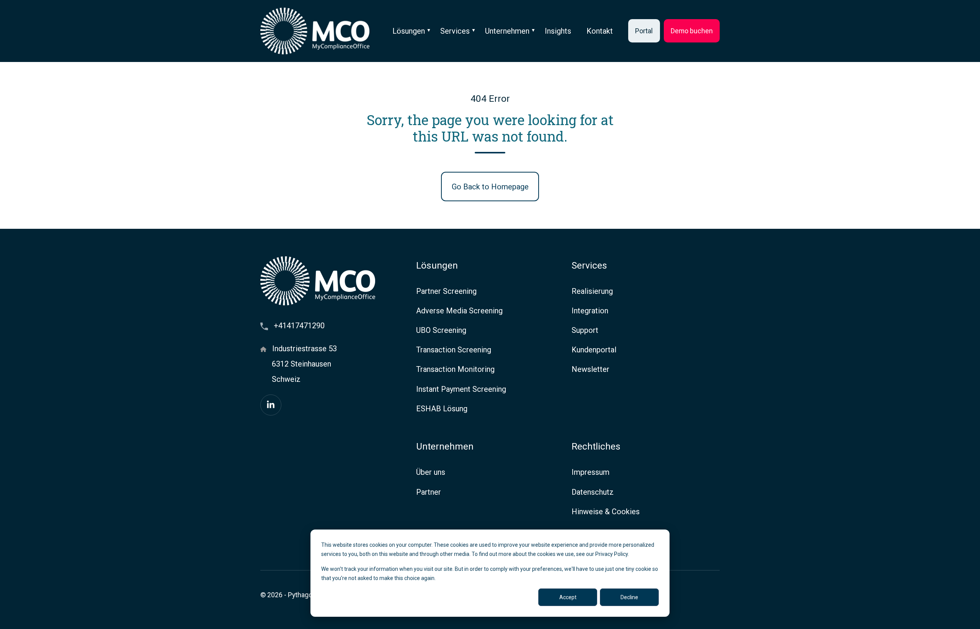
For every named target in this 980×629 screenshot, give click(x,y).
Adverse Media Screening (459, 310)
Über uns (430, 472)
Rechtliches (596, 446)
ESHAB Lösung (441, 408)
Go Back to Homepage (490, 186)
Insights (558, 31)
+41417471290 (299, 325)
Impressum (590, 472)
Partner (428, 492)
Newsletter (590, 369)
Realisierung (592, 291)
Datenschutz (593, 492)
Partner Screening (446, 291)
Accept (568, 597)
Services (455, 31)
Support (585, 330)
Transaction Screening (453, 349)
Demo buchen (692, 31)
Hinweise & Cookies (606, 511)
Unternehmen (507, 31)
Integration (590, 310)
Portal (644, 31)
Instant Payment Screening (461, 389)
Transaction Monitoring (455, 369)
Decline (629, 597)
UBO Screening (441, 330)
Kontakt (599, 31)
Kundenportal (594, 349)
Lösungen (408, 31)
